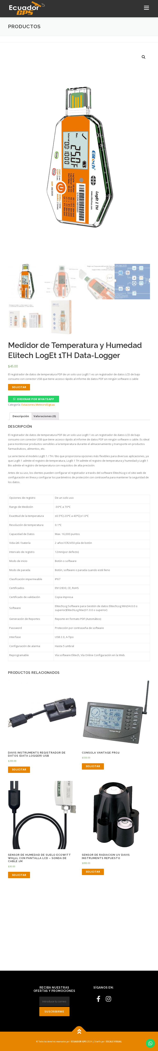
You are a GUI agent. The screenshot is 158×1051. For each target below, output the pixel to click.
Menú (146, 7)
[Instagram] (108, 999)
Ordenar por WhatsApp (35, 399)
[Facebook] (98, 999)
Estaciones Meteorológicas (38, 404)
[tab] (21, 416)
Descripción (21, 416)
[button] (33, 399)
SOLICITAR (19, 387)
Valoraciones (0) (45, 416)
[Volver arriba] (79, 1031)
